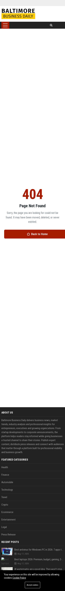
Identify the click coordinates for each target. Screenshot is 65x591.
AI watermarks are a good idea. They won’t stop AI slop (39, 569)
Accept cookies (32, 585)
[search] (51, 25)
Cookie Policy (19, 577)
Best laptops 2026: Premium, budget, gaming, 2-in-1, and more (39, 559)
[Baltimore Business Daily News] (18, 14)
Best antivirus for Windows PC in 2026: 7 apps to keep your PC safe (39, 549)
